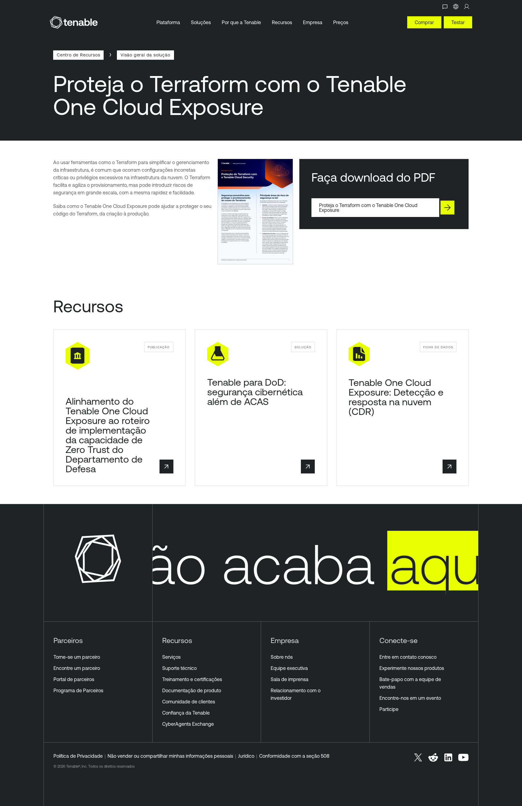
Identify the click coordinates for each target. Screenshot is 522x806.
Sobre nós (282, 657)
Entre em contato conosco (408, 657)
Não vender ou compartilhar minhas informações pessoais (170, 756)
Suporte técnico (179, 668)
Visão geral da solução (145, 54)
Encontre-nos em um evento (410, 698)
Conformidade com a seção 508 (294, 756)
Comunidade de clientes (188, 701)
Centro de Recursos (78, 54)
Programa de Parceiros (78, 690)
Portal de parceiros (73, 679)
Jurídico (246, 756)
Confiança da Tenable (186, 712)
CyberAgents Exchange (188, 724)
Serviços (171, 657)
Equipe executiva (289, 668)
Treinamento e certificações (192, 679)
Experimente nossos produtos (411, 668)
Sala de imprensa (289, 679)
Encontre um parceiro (76, 668)
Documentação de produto (191, 690)
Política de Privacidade (78, 756)
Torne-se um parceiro (76, 657)
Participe (388, 709)
